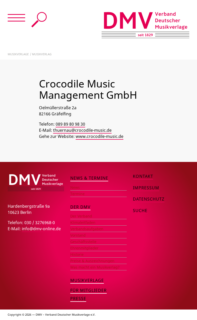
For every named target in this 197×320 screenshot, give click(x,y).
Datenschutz (148, 199)
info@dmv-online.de (41, 228)
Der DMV (80, 207)
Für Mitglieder (88, 290)
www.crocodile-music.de (99, 136)
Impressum (146, 188)
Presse (78, 298)
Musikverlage (18, 54)
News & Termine (89, 178)
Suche (39, 19)
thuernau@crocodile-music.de (82, 130)
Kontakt (143, 176)
